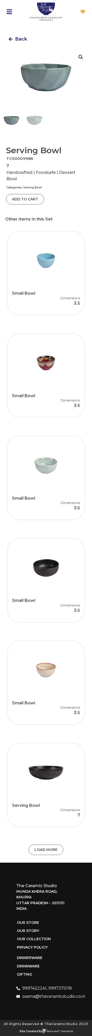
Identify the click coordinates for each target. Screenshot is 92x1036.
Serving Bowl (32, 187)
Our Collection (34, 939)
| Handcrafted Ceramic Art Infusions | (46, 18)
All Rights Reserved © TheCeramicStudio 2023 (46, 1024)
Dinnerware (29, 957)
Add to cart (25, 199)
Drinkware (28, 966)
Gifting (24, 974)
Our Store (28, 922)
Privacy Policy (32, 947)
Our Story (28, 930)
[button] (18, 39)
